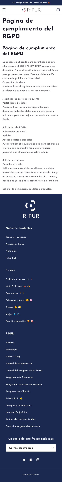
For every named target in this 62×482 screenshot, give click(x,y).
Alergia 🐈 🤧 (13, 307)
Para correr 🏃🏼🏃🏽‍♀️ (15, 293)
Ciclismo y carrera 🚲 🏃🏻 (19, 279)
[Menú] (3, 9)
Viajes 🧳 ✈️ (13, 314)
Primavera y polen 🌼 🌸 (19, 300)
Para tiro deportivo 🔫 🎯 (19, 321)
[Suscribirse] (52, 448)
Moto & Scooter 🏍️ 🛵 (18, 286)
